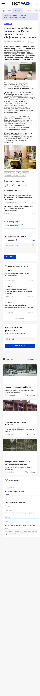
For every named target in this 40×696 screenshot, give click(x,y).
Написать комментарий (13, 225)
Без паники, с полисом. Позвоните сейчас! (20, 525)
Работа (7, 506)
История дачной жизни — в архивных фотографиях (17, 463)
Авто (6, 528)
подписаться (20, 345)
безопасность (9, 172)
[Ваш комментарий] (20, 248)
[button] (4, 4)
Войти (33, 240)
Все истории (32, 359)
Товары (7, 495)
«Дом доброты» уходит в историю (16, 423)
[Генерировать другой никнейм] (16, 240)
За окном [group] (28, 11)
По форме (7, 24)
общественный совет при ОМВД (15, 175)
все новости (20, 318)
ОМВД (18, 172)
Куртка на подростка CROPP (15, 491)
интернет (25, 172)
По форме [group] (17, 11)
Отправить (10, 257)
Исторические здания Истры (18, 387)
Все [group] (9, 11)
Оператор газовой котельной (15, 502)
